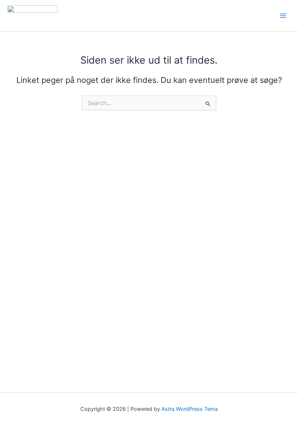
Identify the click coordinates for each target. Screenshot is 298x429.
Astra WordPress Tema (189, 409)
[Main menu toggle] (283, 15)
